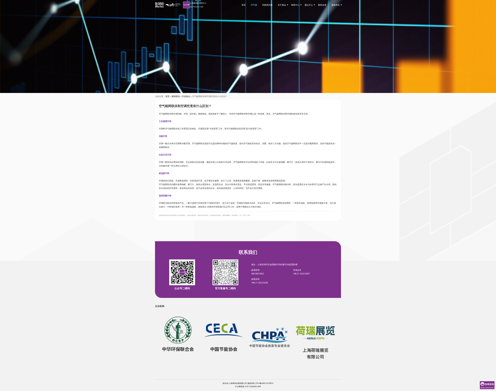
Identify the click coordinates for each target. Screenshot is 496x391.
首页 (244, 4)
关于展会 (282, 4)
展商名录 (322, 4)
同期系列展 (267, 4)
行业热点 (186, 96)
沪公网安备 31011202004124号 (248, 386)
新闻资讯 (335, 4)
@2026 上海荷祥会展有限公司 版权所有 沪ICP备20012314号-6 (248, 383)
